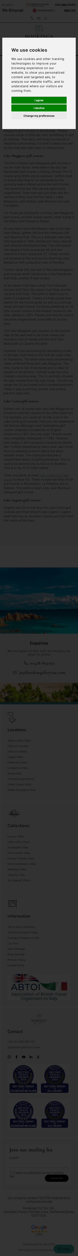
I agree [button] (39, 100)
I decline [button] (39, 108)
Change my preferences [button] (39, 115)
